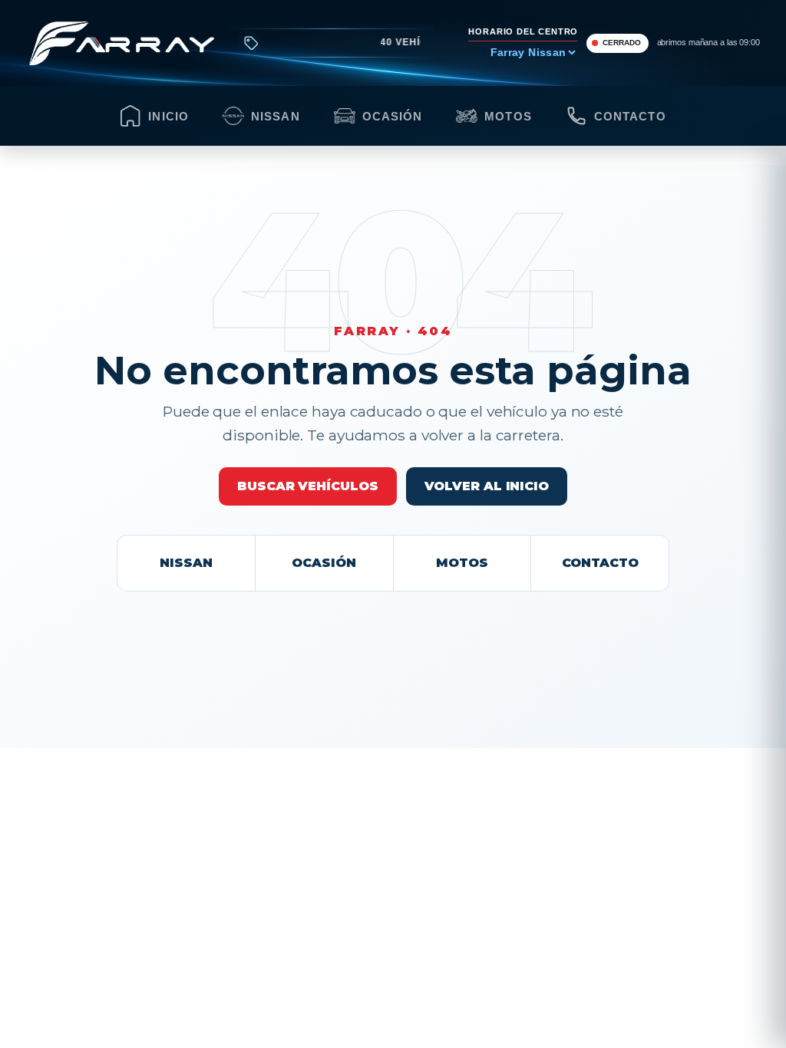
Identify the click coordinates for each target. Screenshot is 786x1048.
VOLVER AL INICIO (486, 486)
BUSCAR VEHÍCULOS (307, 486)
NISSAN (186, 562)
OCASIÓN (323, 562)
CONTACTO (600, 562)
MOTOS (462, 562)
